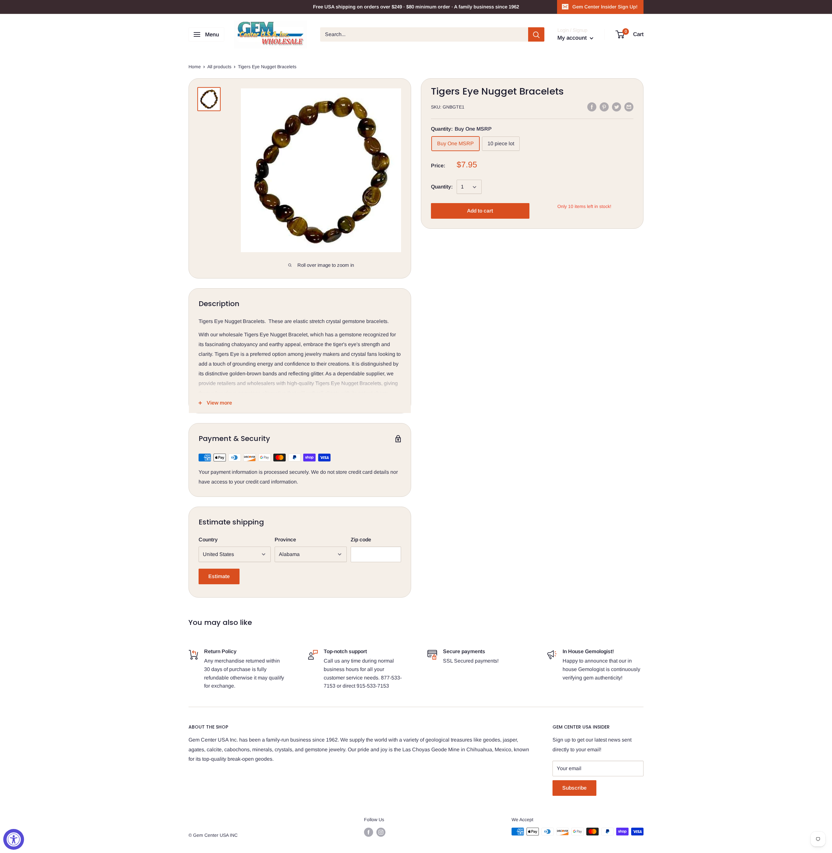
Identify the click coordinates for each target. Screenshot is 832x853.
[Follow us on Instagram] (380, 832)
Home (194, 66)
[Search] (536, 34)
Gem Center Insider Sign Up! (605, 6)
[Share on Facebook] (591, 106)
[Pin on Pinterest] (604, 106)
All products (219, 66)
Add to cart (480, 211)
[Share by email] (628, 106)
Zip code (361, 539)
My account (572, 38)
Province (285, 539)
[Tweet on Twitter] (616, 106)
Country (208, 539)
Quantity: (442, 187)
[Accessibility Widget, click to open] (13, 839)
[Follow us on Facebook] (368, 832)
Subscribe (574, 788)
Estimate (219, 576)
